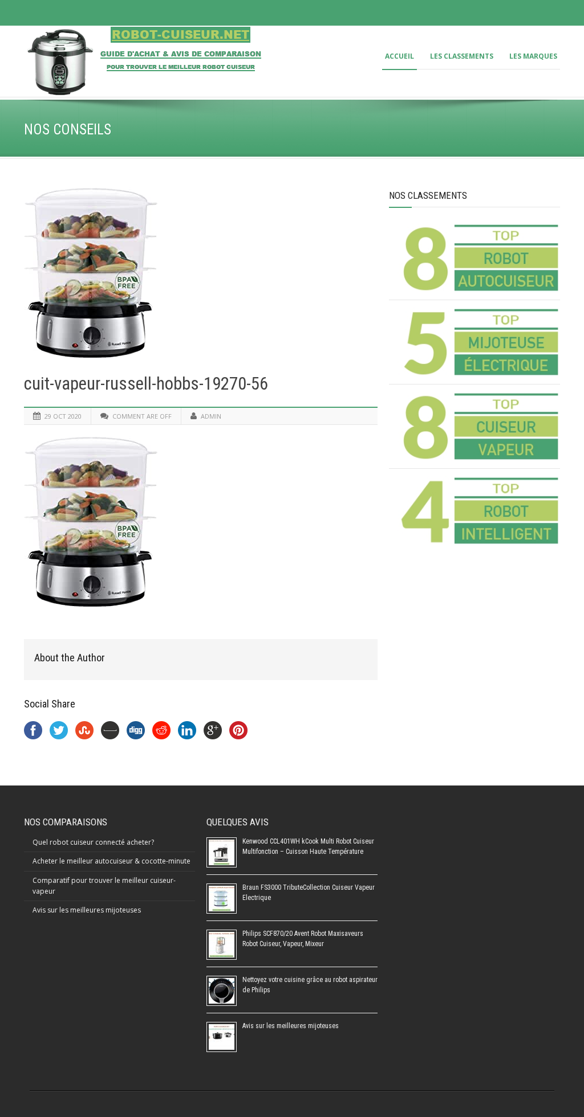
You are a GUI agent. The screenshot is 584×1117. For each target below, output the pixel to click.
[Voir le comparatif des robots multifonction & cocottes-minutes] (479, 258)
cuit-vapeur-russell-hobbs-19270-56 (146, 383)
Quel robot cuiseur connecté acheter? (93, 842)
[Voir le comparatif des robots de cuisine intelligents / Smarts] (479, 511)
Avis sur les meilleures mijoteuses (87, 910)
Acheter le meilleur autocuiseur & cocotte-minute (111, 861)
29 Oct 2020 (63, 416)
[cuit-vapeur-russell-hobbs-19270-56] (201, 272)
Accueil (399, 56)
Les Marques (533, 56)
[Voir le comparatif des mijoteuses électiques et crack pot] (479, 342)
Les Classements (461, 56)
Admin (211, 416)
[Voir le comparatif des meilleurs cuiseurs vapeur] (479, 426)
